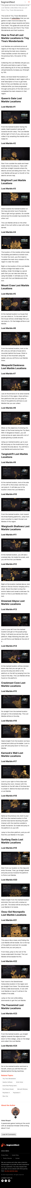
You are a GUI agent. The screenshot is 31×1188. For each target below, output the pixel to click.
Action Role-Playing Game (10, 1085)
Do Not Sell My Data (11, 1171)
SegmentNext (8, 2)
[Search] (25, 2)
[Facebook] (6, 1181)
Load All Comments (9, 1134)
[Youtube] (9, 1181)
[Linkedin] (15, 1117)
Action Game (19, 1082)
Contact (17, 1158)
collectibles (16, 18)
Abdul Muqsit (6, 1120)
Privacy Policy (4, 1155)
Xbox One (5, 1096)
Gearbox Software (7, 1082)
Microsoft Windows (22, 1089)
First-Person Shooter (8, 1089)
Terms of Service (7, 1158)
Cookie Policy (15, 1155)
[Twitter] (3, 1181)
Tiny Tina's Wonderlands (9, 1078)
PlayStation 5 (16, 1092)
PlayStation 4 (6, 1092)
